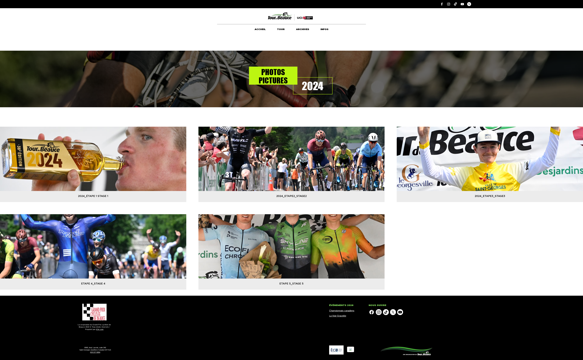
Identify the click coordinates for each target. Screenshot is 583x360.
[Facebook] (372, 312)
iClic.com (100, 329)
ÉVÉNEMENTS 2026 (341, 305)
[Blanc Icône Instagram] (449, 4)
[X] (469, 4)
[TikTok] (455, 4)
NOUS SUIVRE (377, 305)
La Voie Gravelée (337, 315)
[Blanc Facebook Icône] (442, 4)
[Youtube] (400, 312)
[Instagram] (379, 312)
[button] (280, 29)
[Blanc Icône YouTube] (462, 4)
